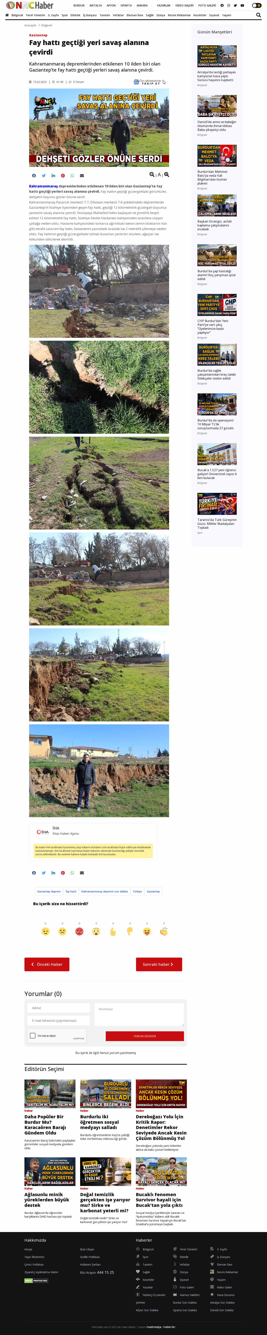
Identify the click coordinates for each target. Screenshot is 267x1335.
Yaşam (226, 15)
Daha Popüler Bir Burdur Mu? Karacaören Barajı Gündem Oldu (45, 1124)
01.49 (59, 82)
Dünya (161, 15)
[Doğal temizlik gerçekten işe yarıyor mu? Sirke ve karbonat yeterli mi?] (105, 1171)
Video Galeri (224, 1287)
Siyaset (214, 15)
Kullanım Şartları (90, 1264)
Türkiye (137, 891)
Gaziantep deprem (49, 891)
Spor (65, 15)
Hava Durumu (226, 1295)
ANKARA (142, 5)
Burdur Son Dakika (185, 1302)
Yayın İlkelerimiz (34, 1257)
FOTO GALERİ (207, 5)
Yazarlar (148, 1287)
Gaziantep (38, 35)
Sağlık (150, 15)
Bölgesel (17, 15)
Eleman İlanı (135, 15)
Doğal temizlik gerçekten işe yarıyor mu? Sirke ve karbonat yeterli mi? (105, 1202)
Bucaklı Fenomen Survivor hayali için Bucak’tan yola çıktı (159, 1200)
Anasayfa (30, 25)
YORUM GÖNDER (145, 1036)
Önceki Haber (49, 964)
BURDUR (79, 5)
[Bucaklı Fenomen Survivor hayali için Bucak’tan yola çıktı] (161, 1171)
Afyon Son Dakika (147, 1310)
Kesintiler (200, 15)
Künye (28, 1249)
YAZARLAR (163, 5)
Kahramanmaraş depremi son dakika (104, 891)
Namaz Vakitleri (190, 1295)
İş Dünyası (90, 15)
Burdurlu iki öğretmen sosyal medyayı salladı (99, 1122)
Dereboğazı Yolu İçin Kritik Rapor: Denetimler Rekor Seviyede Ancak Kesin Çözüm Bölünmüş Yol (161, 1127)
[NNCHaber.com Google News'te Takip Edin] (149, 82)
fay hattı (71, 891)
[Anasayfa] (8, 15)
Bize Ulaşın (87, 1249)
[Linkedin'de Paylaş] (53, 176)
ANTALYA (96, 5)
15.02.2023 (39, 82)
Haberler (169, 1327)
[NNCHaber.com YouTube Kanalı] (242, 5)
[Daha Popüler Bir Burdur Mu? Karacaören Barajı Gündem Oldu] (49, 1093)
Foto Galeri (187, 1287)
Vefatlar (118, 15)
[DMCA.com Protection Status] (36, 1280)
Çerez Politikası (34, 1264)
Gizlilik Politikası (90, 1257)
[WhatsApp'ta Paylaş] (72, 176)
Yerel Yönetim (35, 15)
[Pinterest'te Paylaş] (63, 176)
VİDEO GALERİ (184, 5)
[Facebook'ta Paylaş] (34, 176)
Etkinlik (75, 15)
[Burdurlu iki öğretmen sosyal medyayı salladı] (105, 1093)
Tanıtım (104, 15)
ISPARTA (126, 5)
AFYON (111, 5)
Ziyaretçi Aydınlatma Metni (41, 1272)
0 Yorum (78, 82)
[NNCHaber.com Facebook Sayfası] (222, 5)
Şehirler (140, 1302)
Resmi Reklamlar (179, 15)
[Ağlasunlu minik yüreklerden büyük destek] (49, 1171)
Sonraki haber (157, 964)
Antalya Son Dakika (222, 1302)
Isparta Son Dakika (185, 1310)
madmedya (154, 1327)
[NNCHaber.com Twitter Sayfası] (235, 5)
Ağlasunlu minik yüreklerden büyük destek (46, 1200)
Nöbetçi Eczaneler (154, 1295)
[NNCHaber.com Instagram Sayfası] (228, 5)
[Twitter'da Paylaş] (44, 176)
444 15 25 (105, 1272)
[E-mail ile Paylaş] (82, 176)
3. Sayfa (53, 15)
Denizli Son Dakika (222, 1310)
